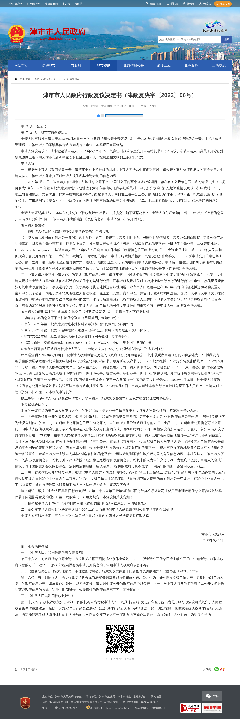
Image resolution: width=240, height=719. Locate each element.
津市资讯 (103, 65)
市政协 (78, 3)
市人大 (66, 3)
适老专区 (225, 3)
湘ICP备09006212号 (67, 707)
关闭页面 (33, 669)
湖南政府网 (33, 3)
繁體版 (191, 3)
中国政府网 (15, 3)
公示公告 (61, 79)
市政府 (76, 65)
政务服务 (191, 65)
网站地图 (156, 696)
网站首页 (21, 65)
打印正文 (20, 669)
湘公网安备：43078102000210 (108, 707)
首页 (37, 79)
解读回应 (164, 65)
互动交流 (219, 65)
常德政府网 (51, 3)
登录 (152, 3)
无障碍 (207, 3)
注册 (158, 3)
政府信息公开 (134, 65)
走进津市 (49, 65)
